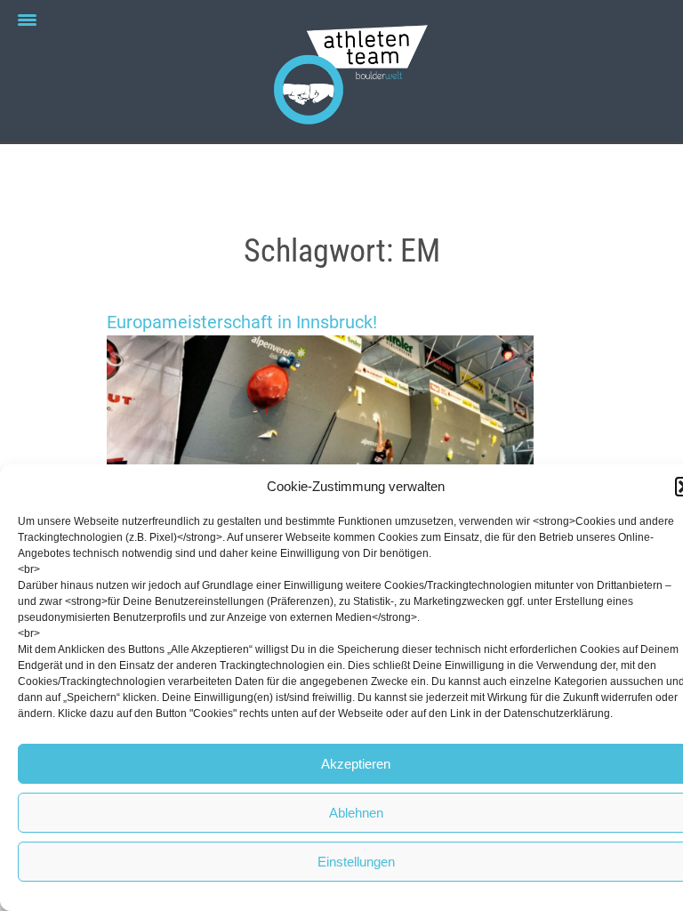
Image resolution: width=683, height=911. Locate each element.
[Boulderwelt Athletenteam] (341, 71)
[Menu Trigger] (26, 19)
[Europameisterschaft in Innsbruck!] (341, 454)
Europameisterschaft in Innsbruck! (242, 322)
